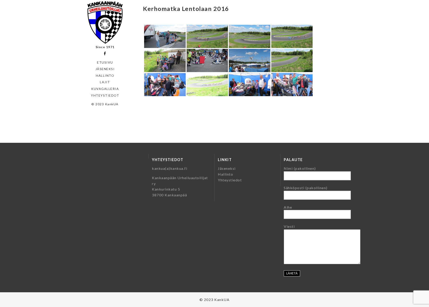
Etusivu (105, 62)
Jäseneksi (105, 69)
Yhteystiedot (105, 95)
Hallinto (105, 75)
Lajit (105, 82)
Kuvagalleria (105, 89)
